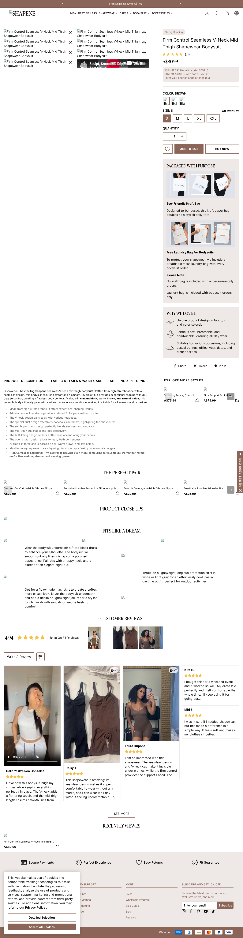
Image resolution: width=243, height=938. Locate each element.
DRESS (124, 13)
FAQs (129, 893)
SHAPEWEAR (107, 13)
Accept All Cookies (42, 927)
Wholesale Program (138, 899)
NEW (73, 13)
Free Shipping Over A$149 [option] (121, 3)
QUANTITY (171, 128)
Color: (174, 93)
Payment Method (80, 899)
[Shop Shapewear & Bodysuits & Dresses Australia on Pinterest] (198, 911)
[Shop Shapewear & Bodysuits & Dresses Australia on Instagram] (183, 911)
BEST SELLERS (87, 13)
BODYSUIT (140, 13)
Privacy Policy (35, 907)
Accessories (160, 13)
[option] (76, 48)
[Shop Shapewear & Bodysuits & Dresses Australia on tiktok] (213, 911)
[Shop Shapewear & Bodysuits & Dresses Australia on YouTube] (206, 911)
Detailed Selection (42, 917)
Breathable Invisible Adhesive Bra (203, 488)
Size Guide (132, 905)
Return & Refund (80, 905)
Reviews (131, 917)
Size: (201, 110)
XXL (213, 118)
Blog (128, 911)
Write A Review (19, 657)
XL (199, 118)
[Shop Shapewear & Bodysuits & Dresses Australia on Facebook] (191, 911)
